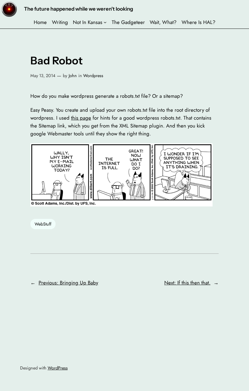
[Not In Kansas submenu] (105, 22)
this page (81, 117)
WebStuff (43, 224)
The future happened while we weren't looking (78, 9)
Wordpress (93, 76)
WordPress (58, 368)
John (73, 76)
